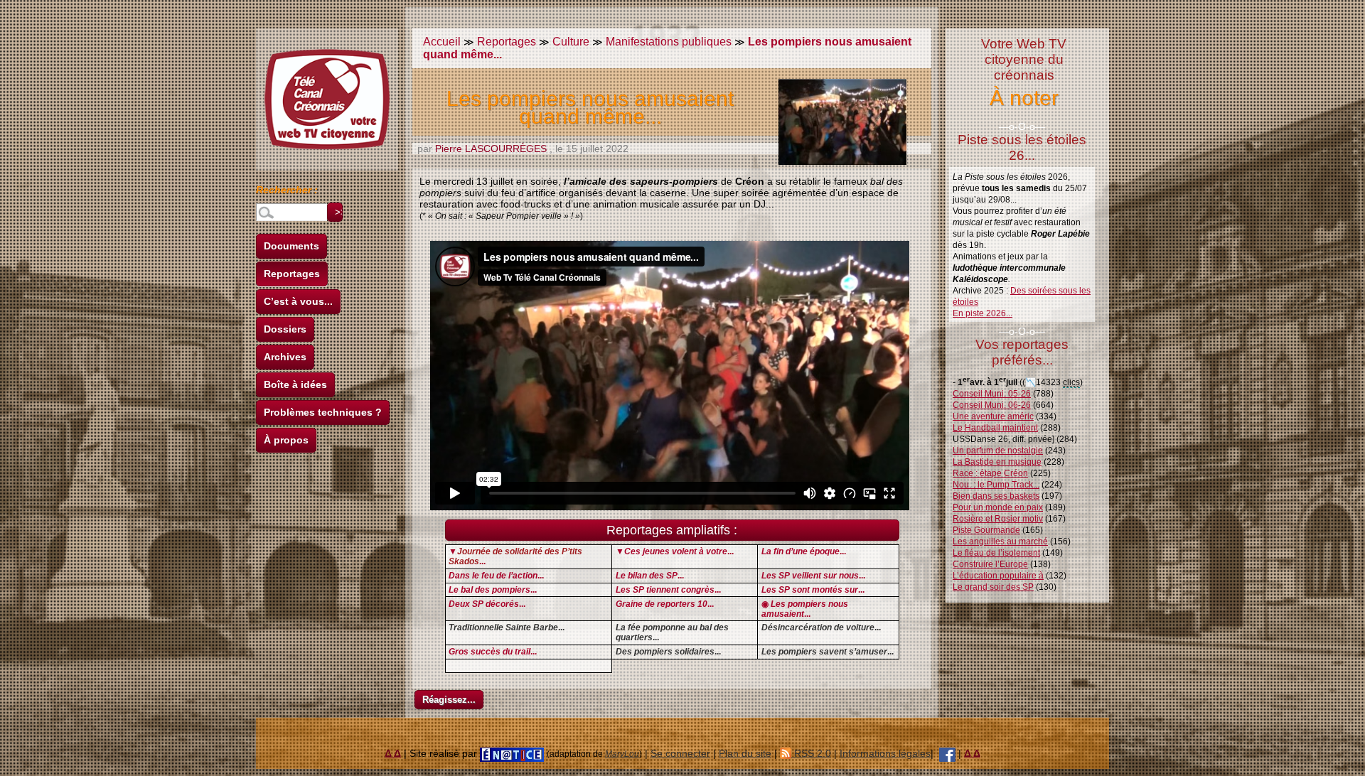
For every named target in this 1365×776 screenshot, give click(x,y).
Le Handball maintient (995, 428)
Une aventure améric (993, 416)
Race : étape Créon (990, 473)
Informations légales (885, 753)
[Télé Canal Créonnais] (947, 753)
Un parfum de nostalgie (998, 451)
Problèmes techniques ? (323, 412)
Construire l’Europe (990, 564)
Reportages (292, 273)
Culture (570, 42)
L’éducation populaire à (998, 576)
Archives (285, 356)
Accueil (442, 42)
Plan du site (745, 753)
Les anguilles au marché (1000, 541)
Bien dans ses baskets (996, 496)
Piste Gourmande (986, 530)
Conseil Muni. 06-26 (992, 405)
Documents (291, 246)
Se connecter (680, 753)
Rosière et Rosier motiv (998, 519)
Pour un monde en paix (998, 507)
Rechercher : (287, 191)
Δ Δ (393, 753)
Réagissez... (449, 699)
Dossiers (285, 329)
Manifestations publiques (669, 42)
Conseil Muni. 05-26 (992, 394)
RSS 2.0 (811, 753)
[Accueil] (327, 99)
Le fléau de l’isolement (996, 553)
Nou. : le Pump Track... (996, 485)
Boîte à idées (295, 384)
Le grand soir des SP (993, 587)
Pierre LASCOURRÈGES (491, 148)
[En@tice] (512, 753)
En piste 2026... (982, 313)
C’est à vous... (298, 301)
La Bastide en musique (997, 462)
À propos (286, 440)
